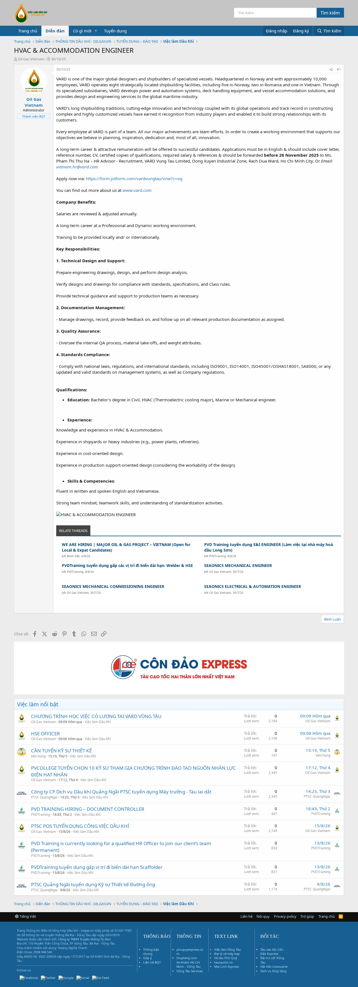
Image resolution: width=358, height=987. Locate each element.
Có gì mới (82, 31)
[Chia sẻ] (331, 69)
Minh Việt (73, 556)
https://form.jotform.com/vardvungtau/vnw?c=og (134, 178)
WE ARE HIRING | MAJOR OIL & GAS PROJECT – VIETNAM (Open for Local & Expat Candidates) (126, 547)
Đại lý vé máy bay (227, 954)
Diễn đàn (55, 31)
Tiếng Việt (27, 916)
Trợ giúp (307, 916)
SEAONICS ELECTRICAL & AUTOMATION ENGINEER (252, 586)
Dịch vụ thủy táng (273, 971)
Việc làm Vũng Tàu (227, 949)
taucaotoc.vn (223, 962)
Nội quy (263, 916)
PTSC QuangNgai (44, 797)
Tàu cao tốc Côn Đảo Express (271, 951)
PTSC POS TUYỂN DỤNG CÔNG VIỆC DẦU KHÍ (80, 826)
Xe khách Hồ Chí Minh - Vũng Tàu (188, 964)
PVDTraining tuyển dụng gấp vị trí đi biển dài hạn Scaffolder (96, 867)
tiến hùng (38, 756)
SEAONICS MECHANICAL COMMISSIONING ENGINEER (113, 586)
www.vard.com (137, 190)
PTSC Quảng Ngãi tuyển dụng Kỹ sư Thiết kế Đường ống (93, 884)
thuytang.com (186, 958)
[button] (96, 31)
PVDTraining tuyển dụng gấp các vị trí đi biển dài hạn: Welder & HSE (127, 565)
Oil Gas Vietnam (220, 572)
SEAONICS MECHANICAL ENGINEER (238, 565)
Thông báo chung (151, 951)
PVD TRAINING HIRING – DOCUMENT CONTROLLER (87, 809)
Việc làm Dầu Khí (98, 721)
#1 (339, 69)
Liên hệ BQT (152, 962)
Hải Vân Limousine (274, 966)
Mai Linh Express (226, 966)
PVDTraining (217, 556)
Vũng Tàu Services (189, 971)
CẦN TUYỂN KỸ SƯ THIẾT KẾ (61, 750)
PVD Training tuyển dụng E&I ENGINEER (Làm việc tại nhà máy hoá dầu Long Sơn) (268, 547)
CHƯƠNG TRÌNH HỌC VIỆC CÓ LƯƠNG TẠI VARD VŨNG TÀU (96, 716)
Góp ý (147, 958)
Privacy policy (285, 916)
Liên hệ (247, 916)
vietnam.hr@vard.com (77, 167)
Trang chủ (27, 31)
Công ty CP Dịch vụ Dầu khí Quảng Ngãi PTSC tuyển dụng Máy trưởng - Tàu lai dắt (121, 791)
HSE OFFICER (45, 733)
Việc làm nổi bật (37, 704)
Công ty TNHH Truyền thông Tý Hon (84, 939)
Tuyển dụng (115, 31)
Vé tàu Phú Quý (225, 958)
